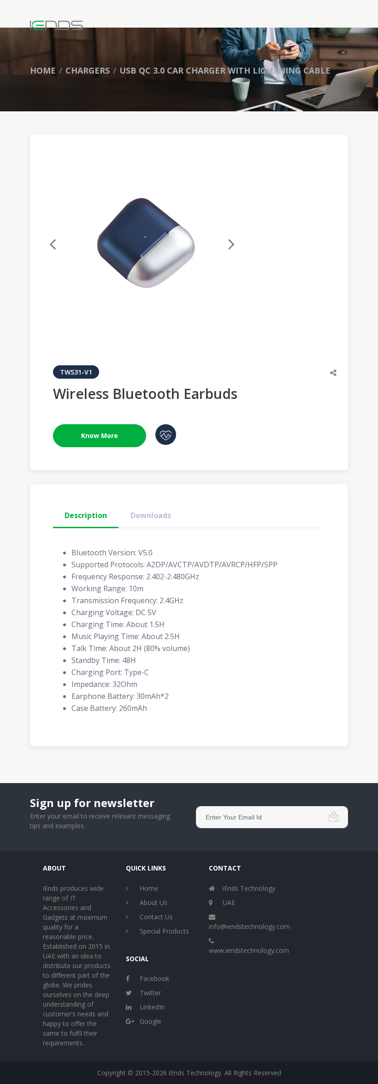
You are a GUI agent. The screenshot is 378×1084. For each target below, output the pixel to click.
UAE (229, 902)
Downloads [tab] (150, 515)
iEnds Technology (249, 888)
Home (43, 70)
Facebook (154, 978)
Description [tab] (86, 515)
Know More (99, 435)
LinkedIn (152, 1007)
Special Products (164, 931)
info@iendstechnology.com (249, 926)
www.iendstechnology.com (249, 950)
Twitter (150, 992)
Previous (58, 240)
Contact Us (156, 916)
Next (225, 240)
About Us (153, 902)
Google (150, 1021)
